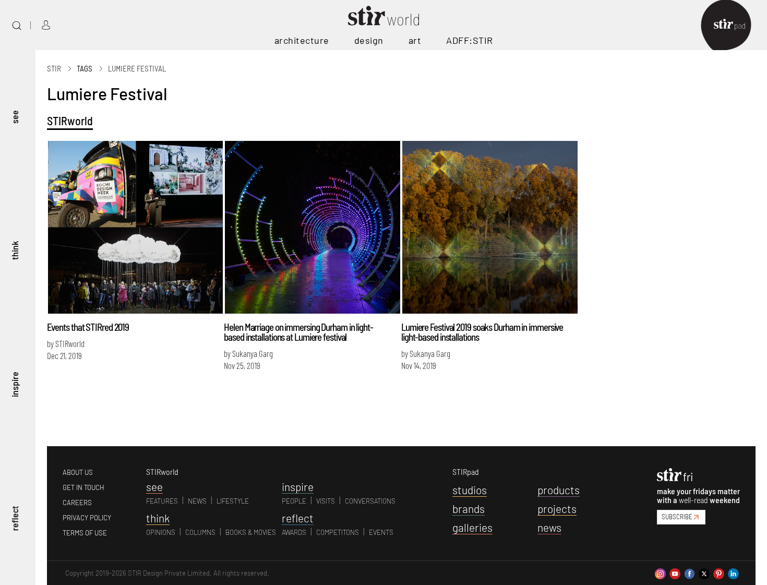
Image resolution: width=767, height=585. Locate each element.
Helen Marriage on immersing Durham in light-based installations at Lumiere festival (298, 332)
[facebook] (689, 572)
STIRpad (465, 471)
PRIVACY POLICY (87, 518)
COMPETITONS (337, 532)
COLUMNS (200, 532)
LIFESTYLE (233, 501)
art (415, 40)
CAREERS (77, 502)
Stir (54, 68)
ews (549, 527)
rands (468, 508)
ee (154, 486)
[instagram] (660, 572)
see (14, 117)
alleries (472, 527)
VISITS (325, 501)
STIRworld (70, 120)
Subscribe (677, 516)
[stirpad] (735, 25)
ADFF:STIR (469, 40)
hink (158, 517)
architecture (301, 40)
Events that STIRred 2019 (88, 327)
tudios (469, 489)
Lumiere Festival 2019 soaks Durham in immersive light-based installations (482, 332)
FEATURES (162, 501)
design (369, 40)
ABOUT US (78, 472)
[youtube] (674, 572)
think (14, 250)
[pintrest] (718, 572)
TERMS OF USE (85, 533)
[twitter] (704, 572)
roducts (558, 489)
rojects (557, 508)
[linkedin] (733, 572)
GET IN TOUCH (83, 487)
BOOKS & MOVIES (250, 532)
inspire (14, 384)
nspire (298, 486)
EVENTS (381, 532)
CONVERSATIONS (370, 501)
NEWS (197, 501)
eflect (298, 517)
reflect (14, 518)
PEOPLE (294, 501)
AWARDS (294, 532)
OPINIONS (160, 532)
